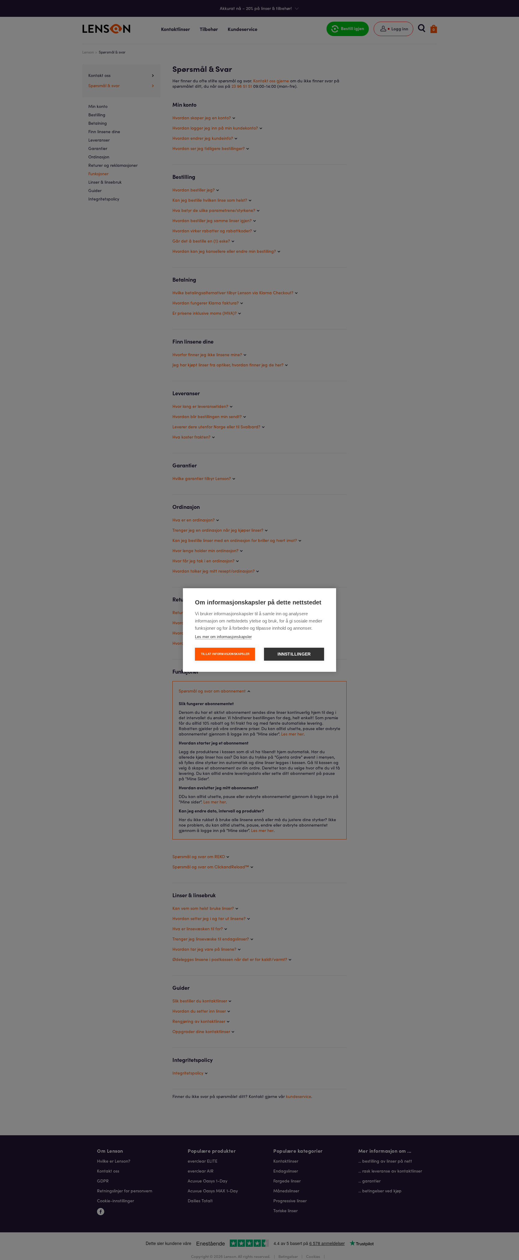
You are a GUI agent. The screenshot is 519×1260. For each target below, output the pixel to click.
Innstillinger (294, 654)
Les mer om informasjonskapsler (223, 637)
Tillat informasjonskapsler (225, 654)
